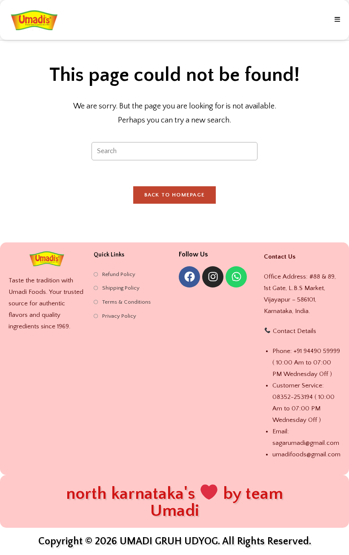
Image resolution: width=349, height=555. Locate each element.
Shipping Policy (121, 288)
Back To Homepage (174, 195)
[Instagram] (212, 276)
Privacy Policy (119, 316)
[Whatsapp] (236, 276)
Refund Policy (118, 274)
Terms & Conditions (126, 302)
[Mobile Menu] (337, 20)
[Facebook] (189, 276)
